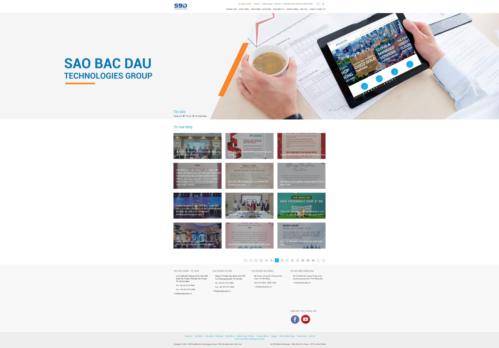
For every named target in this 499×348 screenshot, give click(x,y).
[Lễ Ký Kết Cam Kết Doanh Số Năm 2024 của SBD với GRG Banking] (197, 146)
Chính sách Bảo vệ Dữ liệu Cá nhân (249, 339)
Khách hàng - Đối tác (297, 9)
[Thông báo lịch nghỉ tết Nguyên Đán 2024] (301, 146)
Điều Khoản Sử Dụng (300, 344)
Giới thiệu (244, 9)
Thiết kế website (224, 344)
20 (308, 260)
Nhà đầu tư (278, 9)
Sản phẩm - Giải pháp (261, 9)
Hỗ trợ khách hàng (286, 336)
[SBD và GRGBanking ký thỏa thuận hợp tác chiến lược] (249, 206)
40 (313, 260)
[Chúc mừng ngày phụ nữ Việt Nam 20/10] (249, 236)
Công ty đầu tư (318, 9)
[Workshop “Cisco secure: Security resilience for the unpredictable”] (197, 236)
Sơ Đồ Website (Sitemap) (280, 344)
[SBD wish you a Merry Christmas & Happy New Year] (301, 176)
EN (318, 4)
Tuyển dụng (267, 4)
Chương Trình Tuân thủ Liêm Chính (298, 4)
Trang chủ (231, 9)
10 (303, 260)
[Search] (323, 3)
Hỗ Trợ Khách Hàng (318, 344)
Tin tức (256, 4)
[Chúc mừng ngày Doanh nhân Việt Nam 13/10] (301, 236)
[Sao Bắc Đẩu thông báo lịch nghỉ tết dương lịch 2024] (249, 176)
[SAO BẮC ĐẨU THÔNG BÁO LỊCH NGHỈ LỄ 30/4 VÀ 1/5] (249, 146)
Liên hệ (278, 4)
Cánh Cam (238, 344)
